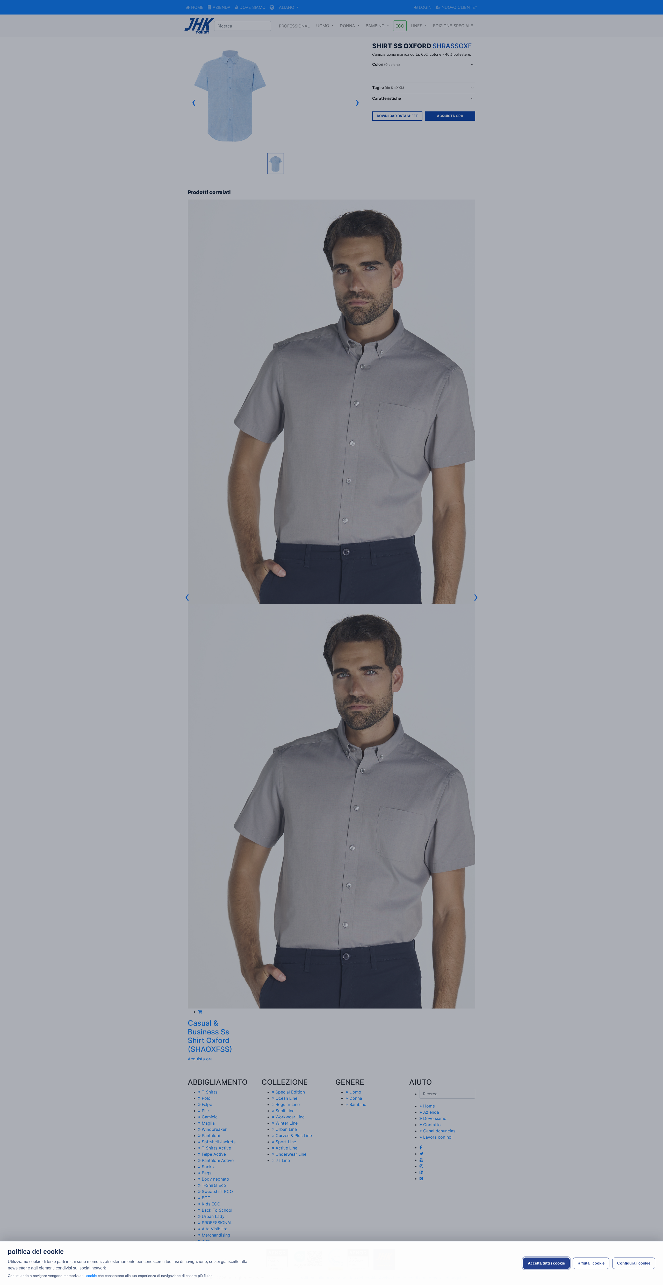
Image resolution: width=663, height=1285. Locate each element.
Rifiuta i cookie (591, 1263)
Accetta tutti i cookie (546, 1263)
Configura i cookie (633, 1263)
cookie (91, 1276)
